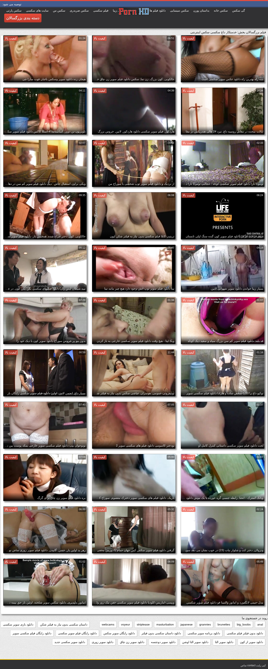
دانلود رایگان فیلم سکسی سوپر (32, 633)
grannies (205, 624)
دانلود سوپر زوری (102, 642)
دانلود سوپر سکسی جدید (69, 642)
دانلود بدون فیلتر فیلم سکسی (245, 633)
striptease (143, 624)
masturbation (165, 624)
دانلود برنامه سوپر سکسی (204, 633)
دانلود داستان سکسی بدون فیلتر (161, 633)
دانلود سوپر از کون (251, 642)
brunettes (224, 624)
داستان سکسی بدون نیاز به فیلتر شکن (63, 624)
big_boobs (244, 624)
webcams (108, 624)
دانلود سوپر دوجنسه (163, 642)
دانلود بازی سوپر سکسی (18, 624)
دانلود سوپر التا (224, 642)
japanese (186, 624)
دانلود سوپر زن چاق (132, 642)
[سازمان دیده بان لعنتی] (134, 17)
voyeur (125, 624)
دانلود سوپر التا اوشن (195, 642)
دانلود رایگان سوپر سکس (119, 633)
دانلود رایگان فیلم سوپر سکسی (77, 633)
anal (260, 624)
